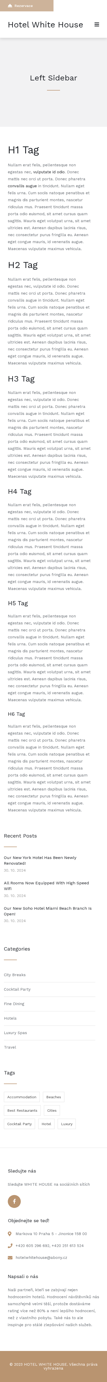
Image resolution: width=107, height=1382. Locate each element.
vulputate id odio (49, 172)
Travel (10, 1047)
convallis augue (22, 186)
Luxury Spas (15, 1032)
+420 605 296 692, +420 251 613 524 (50, 1245)
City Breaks (15, 975)
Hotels (10, 1018)
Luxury (66, 1124)
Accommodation (21, 1097)
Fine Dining (14, 1004)
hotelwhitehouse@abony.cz (41, 1257)
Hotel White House (45, 24)
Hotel (46, 1124)
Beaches (53, 1097)
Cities (52, 1110)
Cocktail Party (17, 989)
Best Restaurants (22, 1110)
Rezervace (24, 6)
